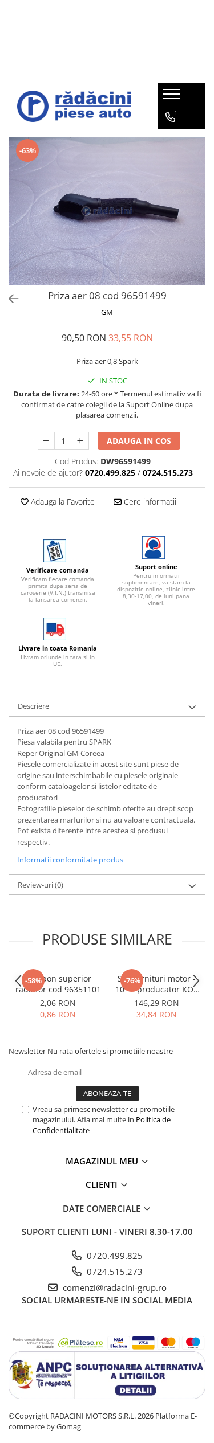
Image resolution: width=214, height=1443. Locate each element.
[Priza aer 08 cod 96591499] (107, 211)
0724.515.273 (113, 1271)
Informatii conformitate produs (70, 860)
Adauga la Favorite (62, 501)
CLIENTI (103, 1184)
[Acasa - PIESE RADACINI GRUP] (74, 106)
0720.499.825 (113, 1255)
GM (107, 312)
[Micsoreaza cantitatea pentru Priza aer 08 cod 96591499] (46, 441)
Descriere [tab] (33, 706)
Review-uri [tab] (40, 885)
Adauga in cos (139, 440)
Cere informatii (149, 501)
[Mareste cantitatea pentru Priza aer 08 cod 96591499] (80, 441)
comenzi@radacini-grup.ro (113, 1287)
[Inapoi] (8, 298)
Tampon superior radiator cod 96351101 (58, 984)
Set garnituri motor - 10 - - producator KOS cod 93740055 (156, 984)
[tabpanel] (107, 211)
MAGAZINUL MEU (103, 1161)
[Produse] (173, 97)
